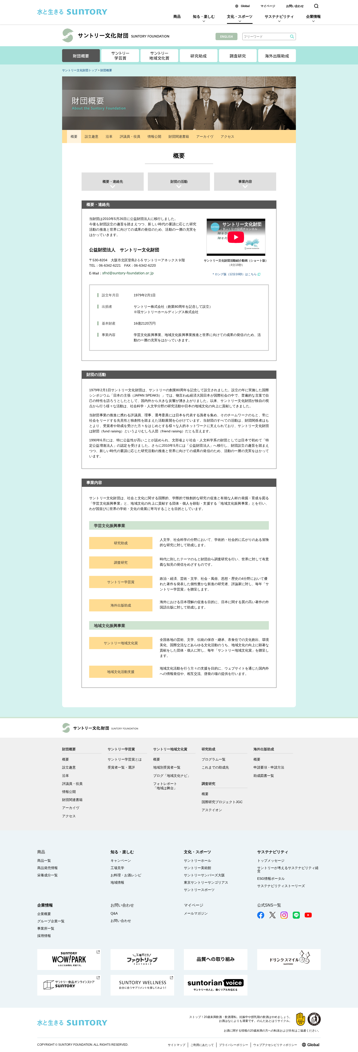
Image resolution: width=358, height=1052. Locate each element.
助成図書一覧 (264, 776)
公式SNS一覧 (269, 905)
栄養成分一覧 (47, 875)
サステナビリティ (279, 16)
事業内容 (245, 181)
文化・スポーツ (240, 16)
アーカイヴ (204, 136)
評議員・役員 (130, 136)
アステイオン (212, 810)
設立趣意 (91, 136)
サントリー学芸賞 (120, 582)
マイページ (268, 6)
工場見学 (117, 868)
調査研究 (121, 562)
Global (245, 6)
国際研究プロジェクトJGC (222, 802)
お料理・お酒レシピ (126, 875)
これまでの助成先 (215, 767)
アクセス (227, 136)
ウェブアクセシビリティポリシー (275, 1045)
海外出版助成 (121, 605)
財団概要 (106, 70)
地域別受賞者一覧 (166, 767)
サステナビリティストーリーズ (281, 886)
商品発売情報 (47, 868)
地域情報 (117, 882)
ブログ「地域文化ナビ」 (172, 776)
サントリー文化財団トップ (79, 70)
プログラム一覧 (214, 759)
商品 (177, 16)
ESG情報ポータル (271, 878)
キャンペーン (121, 860)
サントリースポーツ (199, 890)
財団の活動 (179, 181)
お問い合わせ (295, 6)
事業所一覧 (45, 928)
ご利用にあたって (202, 1045)
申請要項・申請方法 (269, 767)
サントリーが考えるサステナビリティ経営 (288, 869)
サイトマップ (176, 1045)
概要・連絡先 (113, 181)
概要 (74, 136)
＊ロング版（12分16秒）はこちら (234, 274)
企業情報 (313, 16)
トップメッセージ (270, 860)
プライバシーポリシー (233, 1045)
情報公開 (154, 136)
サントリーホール (197, 860)
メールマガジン (196, 913)
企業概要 (44, 914)
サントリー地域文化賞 (121, 643)
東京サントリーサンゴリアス (206, 882)
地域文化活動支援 (120, 672)
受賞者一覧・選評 (121, 767)
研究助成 (121, 543)
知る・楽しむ (204, 16)
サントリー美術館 (197, 868)
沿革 (109, 136)
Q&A (114, 913)
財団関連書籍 (179, 136)
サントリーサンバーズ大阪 (204, 875)
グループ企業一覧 (51, 921)
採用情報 (44, 936)
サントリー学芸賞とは (125, 759)
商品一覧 (44, 860)
